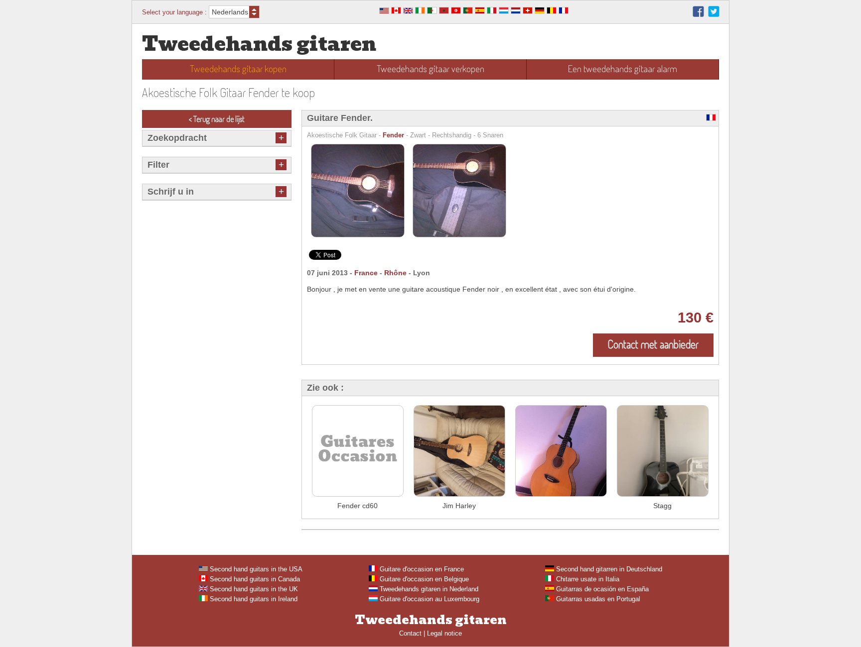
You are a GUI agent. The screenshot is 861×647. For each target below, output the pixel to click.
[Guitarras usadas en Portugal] (468, 11)
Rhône (395, 273)
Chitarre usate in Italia (586, 579)
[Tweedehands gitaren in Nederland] (516, 11)
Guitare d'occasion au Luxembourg (428, 599)
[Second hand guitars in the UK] (408, 11)
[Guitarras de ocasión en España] (480, 11)
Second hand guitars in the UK (253, 589)
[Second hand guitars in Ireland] (420, 11)
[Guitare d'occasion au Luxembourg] (504, 11)
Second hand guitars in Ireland (252, 599)
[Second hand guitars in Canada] (396, 11)
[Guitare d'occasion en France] (564, 11)
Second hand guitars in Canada (254, 579)
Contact (410, 633)
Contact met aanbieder (653, 344)
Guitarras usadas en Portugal (597, 599)
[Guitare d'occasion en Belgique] (552, 11)
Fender (393, 135)
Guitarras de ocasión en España (601, 589)
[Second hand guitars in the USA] (384, 11)
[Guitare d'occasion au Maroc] (444, 11)
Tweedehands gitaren (259, 44)
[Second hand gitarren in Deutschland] (540, 11)
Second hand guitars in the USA (255, 569)
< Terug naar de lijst (217, 119)
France (366, 273)
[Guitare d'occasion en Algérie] (432, 11)
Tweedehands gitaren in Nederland (428, 589)
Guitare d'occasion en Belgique (423, 579)
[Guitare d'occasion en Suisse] (528, 11)
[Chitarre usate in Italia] (492, 11)
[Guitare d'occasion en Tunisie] (456, 11)
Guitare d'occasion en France (421, 569)
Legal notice (444, 633)
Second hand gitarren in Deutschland (608, 569)
